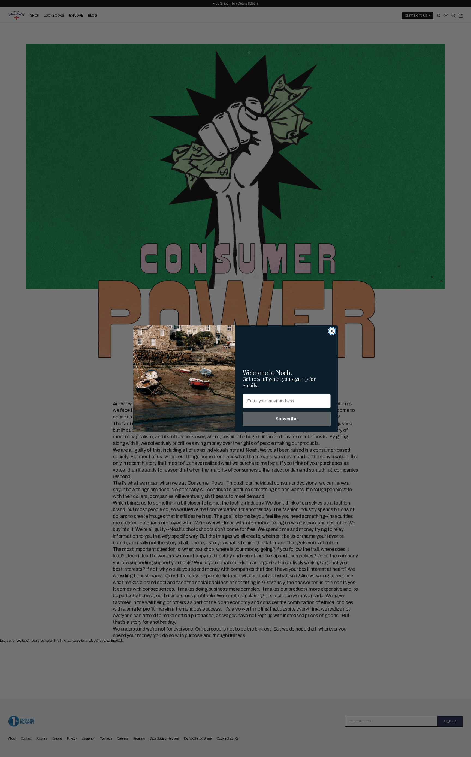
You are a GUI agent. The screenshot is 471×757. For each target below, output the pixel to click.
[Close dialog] (332, 331)
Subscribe (287, 419)
